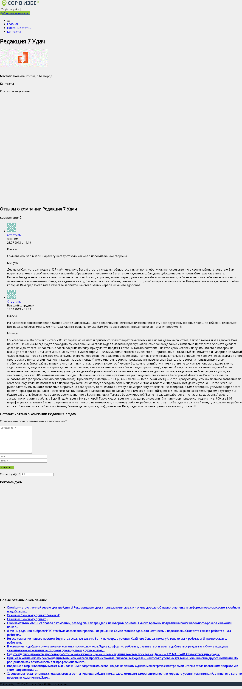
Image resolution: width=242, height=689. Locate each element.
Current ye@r (10, 474)
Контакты (14, 32)
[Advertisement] (106, 149)
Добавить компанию (15, 13)
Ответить (14, 235)
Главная (12, 24)
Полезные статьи (19, 28)
